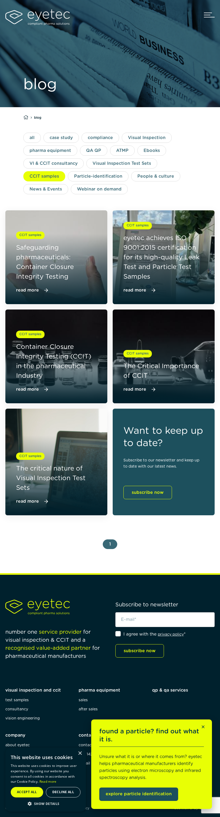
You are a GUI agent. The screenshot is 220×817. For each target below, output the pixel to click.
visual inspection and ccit (33, 690)
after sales (88, 709)
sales (83, 700)
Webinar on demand (99, 189)
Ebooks (152, 150)
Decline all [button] (63, 792)
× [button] (80, 753)
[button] (45, 804)
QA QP (93, 150)
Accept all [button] (27, 792)
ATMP (122, 150)
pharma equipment (50, 150)
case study (61, 138)
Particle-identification (98, 176)
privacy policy (171, 634)
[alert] (45, 780)
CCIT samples (44, 176)
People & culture (155, 176)
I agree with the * (154, 634)
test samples (17, 700)
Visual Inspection (147, 138)
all (32, 138)
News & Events (46, 189)
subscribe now (148, 492)
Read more (48, 781)
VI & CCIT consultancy (54, 163)
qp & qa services (170, 690)
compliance (100, 138)
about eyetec (17, 745)
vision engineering (22, 718)
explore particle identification (139, 794)
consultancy (16, 709)
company (15, 735)
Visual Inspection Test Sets (122, 163)
